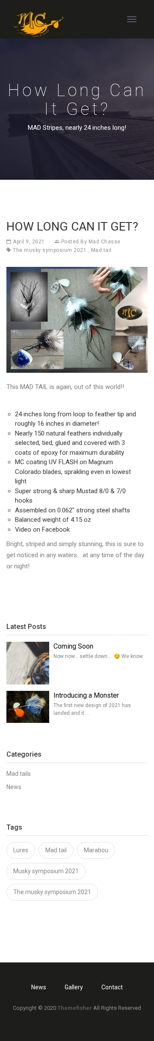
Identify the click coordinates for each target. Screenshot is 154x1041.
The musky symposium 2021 (49, 250)
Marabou (96, 850)
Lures (20, 850)
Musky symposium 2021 (46, 871)
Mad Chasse (105, 242)
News (13, 787)
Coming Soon (73, 646)
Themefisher (74, 1008)
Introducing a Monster (86, 695)
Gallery (74, 987)
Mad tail (101, 250)
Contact (112, 987)
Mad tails (18, 773)
